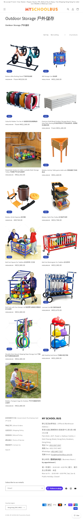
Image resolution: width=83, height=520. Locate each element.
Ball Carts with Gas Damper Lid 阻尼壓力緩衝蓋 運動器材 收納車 (23, 308)
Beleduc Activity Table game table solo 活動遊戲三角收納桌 (59, 171)
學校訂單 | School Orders (14, 425)
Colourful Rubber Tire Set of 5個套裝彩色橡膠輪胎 (21, 121)
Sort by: (46, 35)
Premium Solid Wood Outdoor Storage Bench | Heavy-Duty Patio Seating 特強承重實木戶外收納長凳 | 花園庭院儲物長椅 (59, 123)
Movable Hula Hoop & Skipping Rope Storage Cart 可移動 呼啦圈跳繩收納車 (22, 355)
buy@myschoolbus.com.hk (61, 454)
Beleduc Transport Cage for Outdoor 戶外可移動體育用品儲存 (23, 402)
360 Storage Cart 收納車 (49, 76)
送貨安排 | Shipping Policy (14, 430)
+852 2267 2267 (55, 445)
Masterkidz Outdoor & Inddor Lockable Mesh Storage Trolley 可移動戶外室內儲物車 (22, 171)
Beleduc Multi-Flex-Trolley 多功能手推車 (54, 217)
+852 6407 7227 (57, 451)
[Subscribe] (41, 488)
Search (7, 450)
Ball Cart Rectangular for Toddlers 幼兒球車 (56, 262)
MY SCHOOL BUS (14, 515)
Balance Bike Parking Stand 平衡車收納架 (18, 76)
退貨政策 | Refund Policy (13, 435)
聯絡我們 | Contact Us (13, 445)
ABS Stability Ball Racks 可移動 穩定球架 (55, 355)
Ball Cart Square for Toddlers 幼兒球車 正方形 (20, 262)
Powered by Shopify (24, 515)
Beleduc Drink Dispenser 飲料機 (15, 217)
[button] (4, 9)
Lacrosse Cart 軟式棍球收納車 (51, 307)
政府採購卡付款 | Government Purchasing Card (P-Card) (21, 419)
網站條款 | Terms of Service (14, 440)
